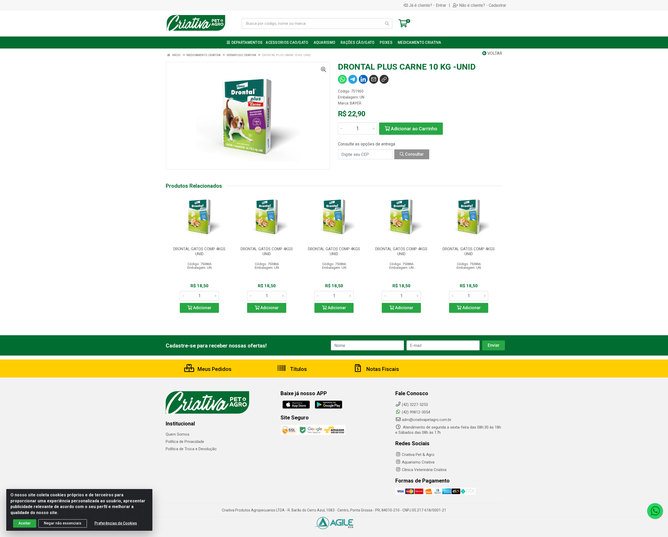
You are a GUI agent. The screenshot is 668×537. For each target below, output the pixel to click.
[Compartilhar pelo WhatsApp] (342, 79)
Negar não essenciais (62, 523)
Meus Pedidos (213, 369)
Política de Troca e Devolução (191, 449)
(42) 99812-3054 (416, 412)
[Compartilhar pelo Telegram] (352, 79)
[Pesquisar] (386, 23)
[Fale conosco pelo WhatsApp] (655, 511)
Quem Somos (177, 434)
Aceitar (25, 523)
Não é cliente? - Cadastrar (482, 5)
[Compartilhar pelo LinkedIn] (363, 79)
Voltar (494, 53)
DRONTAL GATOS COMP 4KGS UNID (199, 251)
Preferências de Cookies (115, 523)
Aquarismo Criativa (418, 462)
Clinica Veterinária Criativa (424, 469)
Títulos (298, 369)
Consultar (414, 154)
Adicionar (201, 307)
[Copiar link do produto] (384, 79)
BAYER (355, 103)
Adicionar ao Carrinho (413, 128)
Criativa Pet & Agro (418, 454)
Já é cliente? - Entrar (427, 5)
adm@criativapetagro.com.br (426, 419)
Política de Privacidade (185, 441)
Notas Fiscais (382, 369)
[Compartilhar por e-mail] (373, 79)
